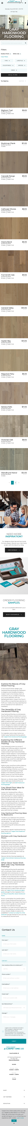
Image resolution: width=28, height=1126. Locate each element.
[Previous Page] (9, 483)
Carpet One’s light (6, 782)
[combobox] (12, 43)
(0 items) (25, 2)
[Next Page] (18, 483)
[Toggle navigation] (2, 3)
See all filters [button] (12, 75)
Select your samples (12, 614)
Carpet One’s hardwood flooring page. (15, 737)
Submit (14, 1041)
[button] (19, 3)
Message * (4, 1013)
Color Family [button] (7, 65)
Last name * (5, 950)
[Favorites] (22, 3)
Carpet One (4, 17)
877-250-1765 (14, 11)
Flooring (12, 17)
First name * (5, 940)
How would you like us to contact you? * (12, 965)
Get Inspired (7, 1097)
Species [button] (20, 65)
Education (6, 1103)
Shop (5, 1090)
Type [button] (6, 60)
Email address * (6, 984)
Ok (14, 1120)
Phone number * (6, 974)
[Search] (25, 43)
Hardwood (19, 17)
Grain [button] (13, 70)
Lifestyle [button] (20, 60)
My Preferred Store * (7, 1003)
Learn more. (20, 1118)
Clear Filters (4, 56)
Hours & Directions (14, 1060)
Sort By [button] (21, 81)
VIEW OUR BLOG (12, 550)
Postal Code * (5, 994)
